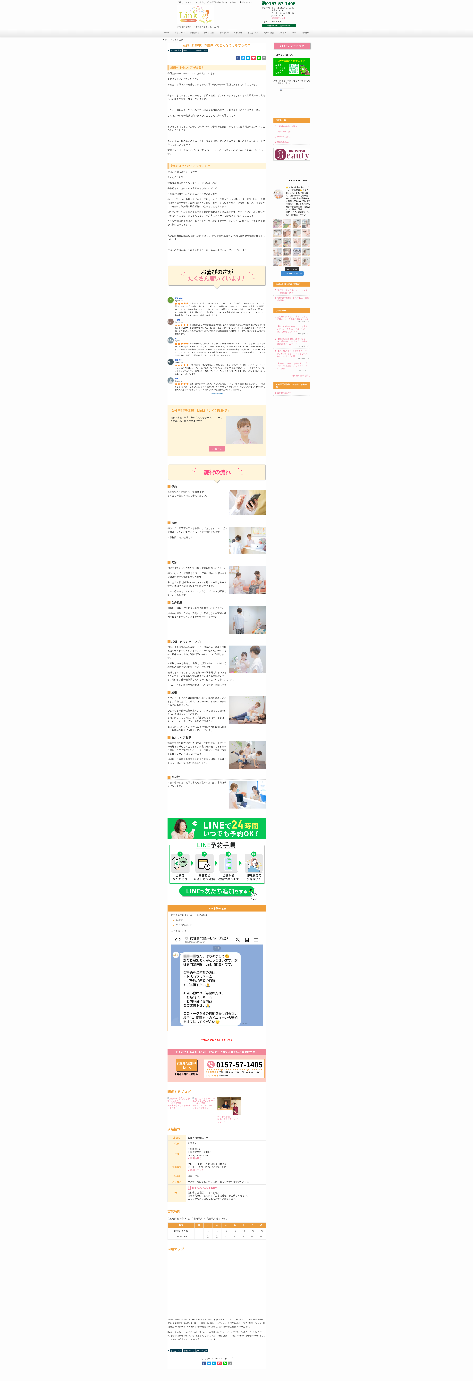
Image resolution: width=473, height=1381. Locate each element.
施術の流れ (238, 33)
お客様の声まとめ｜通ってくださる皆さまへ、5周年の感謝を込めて (293, 318)
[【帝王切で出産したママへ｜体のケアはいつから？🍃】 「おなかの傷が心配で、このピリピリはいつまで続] (306, 233)
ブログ (294, 33)
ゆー (176, 379)
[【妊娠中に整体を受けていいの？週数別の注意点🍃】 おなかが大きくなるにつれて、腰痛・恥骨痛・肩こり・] (297, 242)
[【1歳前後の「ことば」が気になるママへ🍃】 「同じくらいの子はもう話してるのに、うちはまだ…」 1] (306, 223)
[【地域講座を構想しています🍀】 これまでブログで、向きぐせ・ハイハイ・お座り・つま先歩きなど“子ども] (287, 223)
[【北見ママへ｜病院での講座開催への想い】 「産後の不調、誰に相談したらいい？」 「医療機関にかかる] (287, 261)
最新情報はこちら (285, 393)
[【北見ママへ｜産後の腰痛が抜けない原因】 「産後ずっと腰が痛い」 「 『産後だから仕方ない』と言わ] (297, 261)
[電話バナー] (217, 1065)
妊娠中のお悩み (284, 137)
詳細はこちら (197, 1170)
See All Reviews (217, 394)
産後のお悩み (283, 142)
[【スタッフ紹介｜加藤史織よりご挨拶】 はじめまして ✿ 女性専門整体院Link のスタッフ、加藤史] (277, 261)
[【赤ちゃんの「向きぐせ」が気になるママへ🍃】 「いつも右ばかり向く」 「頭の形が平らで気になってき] (306, 242)
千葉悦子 (178, 320)
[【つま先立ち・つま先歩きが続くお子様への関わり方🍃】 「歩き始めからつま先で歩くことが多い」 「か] (277, 242)
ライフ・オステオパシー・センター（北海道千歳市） (292, 291)
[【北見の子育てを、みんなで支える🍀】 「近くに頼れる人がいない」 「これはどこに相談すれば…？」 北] (287, 242)
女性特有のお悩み (285, 131)
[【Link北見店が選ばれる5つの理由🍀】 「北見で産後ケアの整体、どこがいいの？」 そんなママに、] (277, 252)
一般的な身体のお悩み (287, 126)
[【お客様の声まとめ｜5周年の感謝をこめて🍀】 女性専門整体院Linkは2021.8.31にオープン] (277, 223)
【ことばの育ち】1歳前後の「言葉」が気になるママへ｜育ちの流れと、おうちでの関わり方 (293, 354)
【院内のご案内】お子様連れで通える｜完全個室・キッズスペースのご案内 (293, 367)
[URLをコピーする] (264, 58)
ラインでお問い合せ (293, 45)
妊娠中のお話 (201, 50)
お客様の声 (224, 33)
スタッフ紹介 (268, 33)
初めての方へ (180, 33)
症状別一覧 (194, 33)
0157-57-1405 (204, 1188)
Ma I (176, 338)
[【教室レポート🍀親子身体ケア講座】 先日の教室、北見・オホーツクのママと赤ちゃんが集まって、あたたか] (287, 252)
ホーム (166, 33)
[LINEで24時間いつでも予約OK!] (217, 859)
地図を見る (196, 1158)
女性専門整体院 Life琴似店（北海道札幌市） (293, 299)
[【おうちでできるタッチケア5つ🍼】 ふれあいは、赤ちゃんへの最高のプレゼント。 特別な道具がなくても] (287, 233)
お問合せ (305, 33)
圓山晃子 (178, 360)
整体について (188, 50)
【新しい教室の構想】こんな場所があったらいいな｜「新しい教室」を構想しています (293, 330)
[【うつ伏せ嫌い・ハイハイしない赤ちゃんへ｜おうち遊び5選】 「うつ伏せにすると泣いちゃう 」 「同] (306, 252)
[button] (238, 58)
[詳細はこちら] (278, 18)
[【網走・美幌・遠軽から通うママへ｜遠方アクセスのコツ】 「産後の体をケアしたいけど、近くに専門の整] (297, 252)
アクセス (282, 33)
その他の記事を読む (301, 376)
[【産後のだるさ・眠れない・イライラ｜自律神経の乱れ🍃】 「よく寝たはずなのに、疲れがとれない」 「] (297, 223)
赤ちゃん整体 (209, 33)
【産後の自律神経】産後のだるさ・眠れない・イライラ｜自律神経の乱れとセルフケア (293, 342)
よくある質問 (253, 33)
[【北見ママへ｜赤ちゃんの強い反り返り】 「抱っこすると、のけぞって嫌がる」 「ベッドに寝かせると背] (306, 261)
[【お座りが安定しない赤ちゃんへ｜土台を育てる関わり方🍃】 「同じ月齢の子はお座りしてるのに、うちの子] (297, 233)
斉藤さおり (179, 298)
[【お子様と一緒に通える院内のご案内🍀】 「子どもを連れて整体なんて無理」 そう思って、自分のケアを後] (277, 233)
